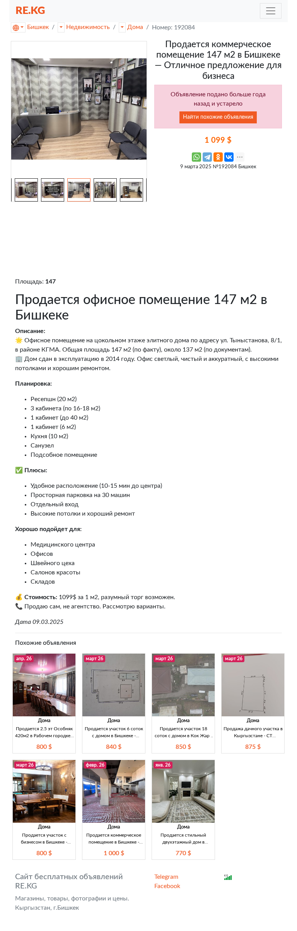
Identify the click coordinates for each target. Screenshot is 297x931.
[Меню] (271, 11)
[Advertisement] (218, 222)
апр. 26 (24, 658)
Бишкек (38, 27)
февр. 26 (95, 765)
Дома (135, 27)
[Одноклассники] (218, 157)
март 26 (94, 658)
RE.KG (30, 10)
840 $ (113, 747)
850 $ (183, 747)
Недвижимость (88, 27)
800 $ (44, 747)
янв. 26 (163, 765)
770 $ (183, 853)
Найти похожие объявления (218, 117)
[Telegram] (207, 157)
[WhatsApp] (196, 157)
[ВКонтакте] (229, 157)
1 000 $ (114, 853)
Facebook (167, 886)
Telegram (166, 877)
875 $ (253, 747)
